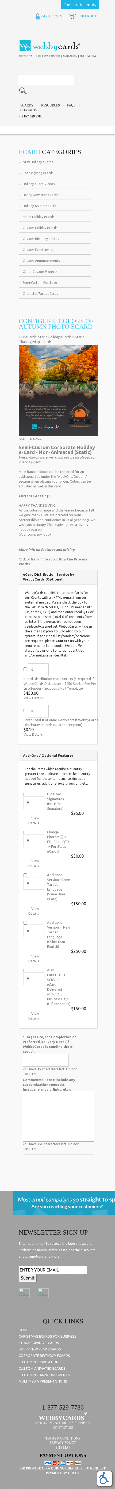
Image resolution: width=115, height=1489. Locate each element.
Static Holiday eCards (38, 217)
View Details (33, 698)
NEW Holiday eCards (38, 162)
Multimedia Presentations (43, 1381)
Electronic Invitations (40, 1362)
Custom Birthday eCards (41, 238)
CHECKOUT (87, 16)
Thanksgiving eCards (38, 173)
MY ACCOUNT (52, 16)
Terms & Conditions (62, 1438)
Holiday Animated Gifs (39, 206)
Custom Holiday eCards (40, 228)
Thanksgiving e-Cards (39, 1343)
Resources (50, 105)
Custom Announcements (41, 260)
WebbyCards (61, 1418)
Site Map (63, 1447)
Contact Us (65, 641)
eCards (26, 105)
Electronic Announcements (44, 1375)
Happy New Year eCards (40, 195)
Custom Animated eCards (42, 1368)
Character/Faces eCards (40, 293)
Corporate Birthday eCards (44, 1355)
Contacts (28, 110)
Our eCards (27, 337)
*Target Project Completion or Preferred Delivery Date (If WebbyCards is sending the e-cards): (49, 1044)
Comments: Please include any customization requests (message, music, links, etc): (49, 1084)
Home (24, 1330)
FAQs (71, 105)
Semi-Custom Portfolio (40, 282)
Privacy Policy (63, 1443)
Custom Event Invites (38, 249)
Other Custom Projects (40, 271)
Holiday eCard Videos (39, 184)
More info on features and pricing (47, 549)
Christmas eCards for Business (47, 1336)
